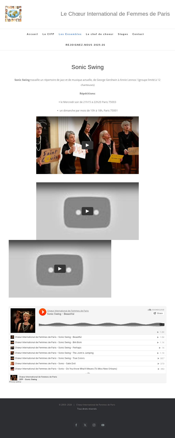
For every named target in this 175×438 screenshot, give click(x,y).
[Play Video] (87, 145)
